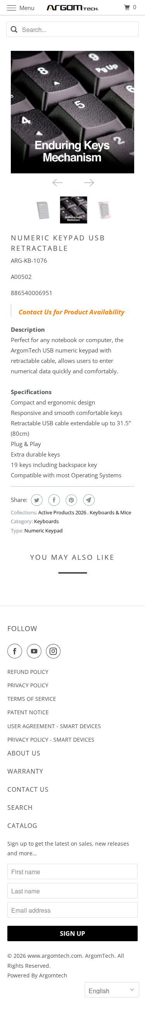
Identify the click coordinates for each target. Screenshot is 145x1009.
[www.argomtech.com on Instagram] (55, 651)
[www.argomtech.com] (72, 7)
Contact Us (28, 789)
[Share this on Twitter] (36, 500)
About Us (24, 753)
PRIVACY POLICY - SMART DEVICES (50, 739)
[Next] (88, 181)
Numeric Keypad (43, 530)
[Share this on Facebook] (53, 500)
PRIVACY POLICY (27, 685)
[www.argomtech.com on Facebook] (16, 651)
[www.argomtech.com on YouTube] (35, 651)
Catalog (22, 825)
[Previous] (56, 181)
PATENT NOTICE (28, 712)
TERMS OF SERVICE (31, 698)
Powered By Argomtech (37, 975)
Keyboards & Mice (110, 512)
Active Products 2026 (62, 512)
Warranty (25, 771)
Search (20, 807)
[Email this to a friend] (88, 500)
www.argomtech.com (54, 955)
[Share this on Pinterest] (70, 500)
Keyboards (46, 521)
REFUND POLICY (27, 671)
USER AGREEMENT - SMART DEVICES (54, 726)
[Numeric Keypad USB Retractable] (72, 112)
